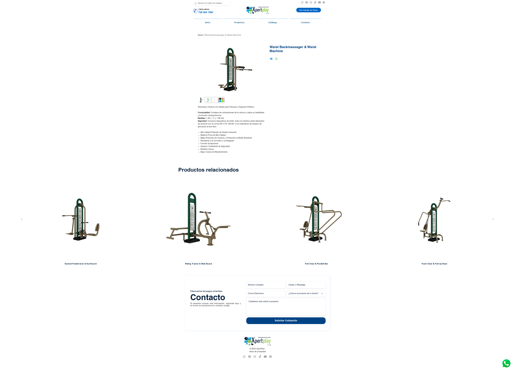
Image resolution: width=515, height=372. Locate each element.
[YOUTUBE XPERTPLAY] (319, 2)
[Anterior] (21, 219)
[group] (257, 221)
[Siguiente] (493, 219)
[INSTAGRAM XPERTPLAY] (310, 2)
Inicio (200, 35)
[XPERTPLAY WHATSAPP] (302, 2)
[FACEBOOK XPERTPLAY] (249, 356)
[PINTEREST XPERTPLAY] (323, 2)
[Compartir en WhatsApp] (276, 58)
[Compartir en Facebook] (271, 58)
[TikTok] (315, 2)
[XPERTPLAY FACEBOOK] (306, 2)
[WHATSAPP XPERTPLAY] (244, 356)
